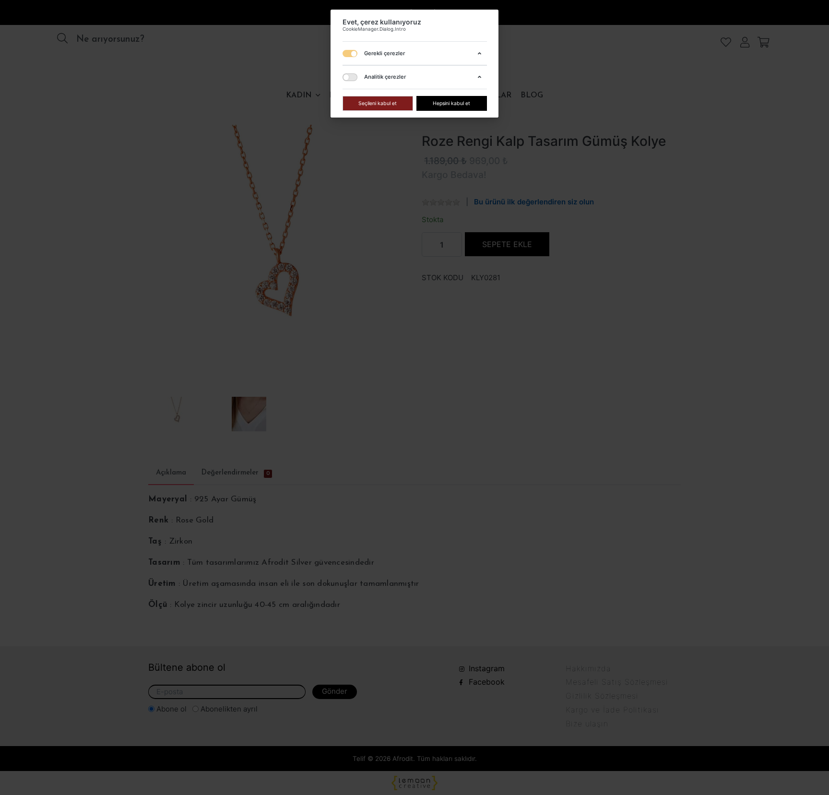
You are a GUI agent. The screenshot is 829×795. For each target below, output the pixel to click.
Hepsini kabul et (451, 103)
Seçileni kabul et (377, 103)
